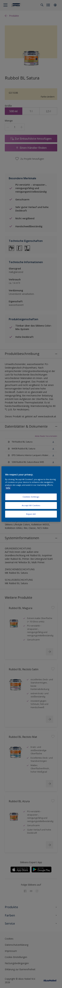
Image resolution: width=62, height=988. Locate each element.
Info (8, 488)
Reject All (31, 514)
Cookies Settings (31, 496)
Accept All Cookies (31, 505)
